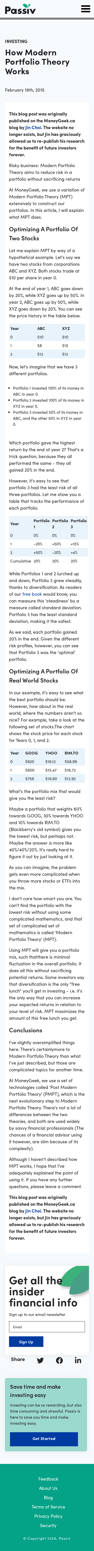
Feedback (48, 1479)
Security (48, 1525)
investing (16, 41)
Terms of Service (48, 1506)
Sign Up (26, 1341)
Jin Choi (33, 127)
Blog (48, 1497)
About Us (48, 1488)
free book (32, 594)
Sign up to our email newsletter (37, 1314)
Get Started (44, 1438)
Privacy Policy (48, 1516)
